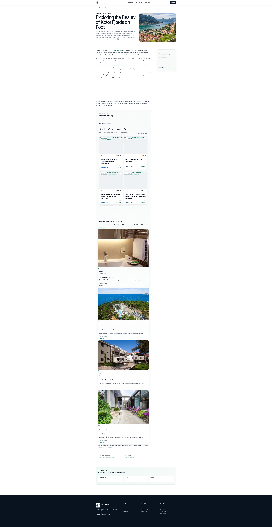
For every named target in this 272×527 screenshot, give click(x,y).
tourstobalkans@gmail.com (146, 509)
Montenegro (117, 50)
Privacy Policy (162, 509)
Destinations (130, 2)
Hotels (140, 2)
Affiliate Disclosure (163, 513)
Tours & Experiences (126, 507)
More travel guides (167, 67)
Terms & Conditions (164, 511)
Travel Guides (147, 2)
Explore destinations (167, 57)
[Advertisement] (123, 90)
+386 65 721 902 (144, 511)
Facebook (98, 514)
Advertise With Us (144, 507)
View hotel (101, 285)
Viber (109, 514)
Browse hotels (167, 64)
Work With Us (143, 506)
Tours (136, 2)
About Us (162, 506)
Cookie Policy (162, 515)
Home (97, 7)
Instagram (104, 514)
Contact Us (162, 507)
